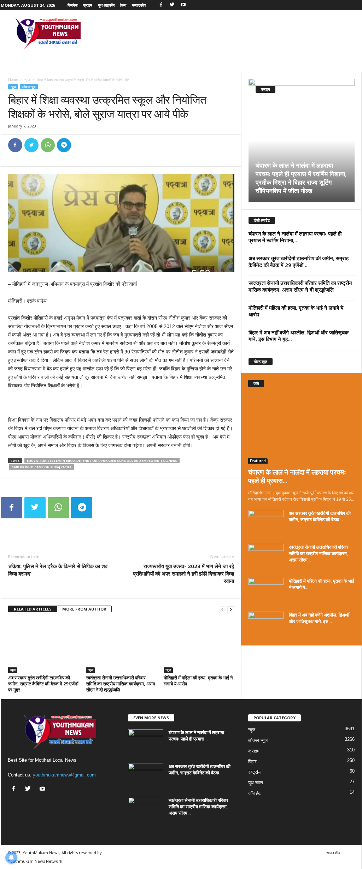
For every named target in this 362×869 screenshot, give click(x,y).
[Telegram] (64, 145)
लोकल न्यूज (28, 86)
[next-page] (230, 609)
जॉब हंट (254, 793)
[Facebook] (161, 5)
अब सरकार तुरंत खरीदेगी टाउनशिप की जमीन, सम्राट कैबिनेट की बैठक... (320, 516)
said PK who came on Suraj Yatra (41, 467)
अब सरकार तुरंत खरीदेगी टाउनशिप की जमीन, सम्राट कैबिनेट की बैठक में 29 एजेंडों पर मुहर (43, 683)
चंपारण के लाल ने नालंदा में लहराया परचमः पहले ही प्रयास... (297, 476)
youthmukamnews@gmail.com (64, 775)
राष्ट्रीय (254, 772)
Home (13, 79)
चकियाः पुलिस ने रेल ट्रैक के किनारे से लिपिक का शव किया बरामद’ (57, 570)
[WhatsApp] (48, 145)
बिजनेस (72, 5)
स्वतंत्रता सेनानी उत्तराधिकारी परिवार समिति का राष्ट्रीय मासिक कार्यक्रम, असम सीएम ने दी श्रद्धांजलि (120, 683)
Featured (258, 460)
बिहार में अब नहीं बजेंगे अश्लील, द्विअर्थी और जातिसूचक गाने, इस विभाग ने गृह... (299, 336)
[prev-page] (222, 609)
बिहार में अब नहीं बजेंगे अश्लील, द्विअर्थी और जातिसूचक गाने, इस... (319, 618)
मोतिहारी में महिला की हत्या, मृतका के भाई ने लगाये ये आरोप (198, 680)
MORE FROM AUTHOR (84, 609)
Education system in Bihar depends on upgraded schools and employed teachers (102, 460)
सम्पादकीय (139, 5)
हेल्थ (123, 5)
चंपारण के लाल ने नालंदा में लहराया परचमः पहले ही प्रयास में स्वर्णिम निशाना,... (295, 237)
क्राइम (87, 5)
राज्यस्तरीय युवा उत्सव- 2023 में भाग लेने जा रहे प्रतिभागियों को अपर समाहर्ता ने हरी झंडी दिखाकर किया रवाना (183, 573)
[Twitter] (172, 5)
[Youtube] (183, 5)
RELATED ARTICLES (33, 609)
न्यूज (27, 79)
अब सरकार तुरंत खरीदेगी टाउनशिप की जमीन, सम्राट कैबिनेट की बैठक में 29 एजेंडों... (299, 261)
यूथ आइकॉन (106, 5)
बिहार (252, 761)
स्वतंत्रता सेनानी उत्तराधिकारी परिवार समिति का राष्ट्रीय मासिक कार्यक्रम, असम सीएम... (319, 553)
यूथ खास (255, 782)
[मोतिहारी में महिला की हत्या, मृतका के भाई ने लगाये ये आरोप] (199, 646)
